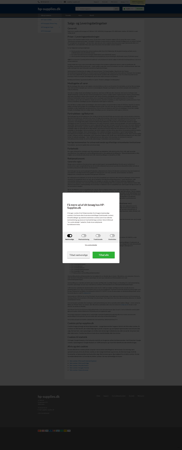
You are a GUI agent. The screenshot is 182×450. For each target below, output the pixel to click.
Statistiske (112, 239)
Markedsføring (83, 239)
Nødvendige (69, 239)
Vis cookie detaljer (91, 245)
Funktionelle (98, 239)
